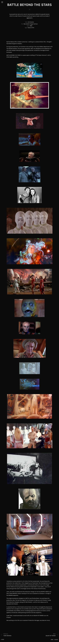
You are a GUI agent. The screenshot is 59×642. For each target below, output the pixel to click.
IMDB (52, 639)
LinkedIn (56, 639)
